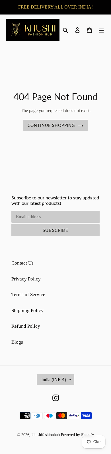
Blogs (17, 342)
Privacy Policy (26, 279)
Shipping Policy (27, 310)
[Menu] (101, 29)
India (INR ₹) (53, 379)
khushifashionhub (46, 435)
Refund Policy (25, 326)
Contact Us (22, 263)
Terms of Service (28, 294)
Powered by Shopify (77, 435)
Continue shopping (51, 125)
